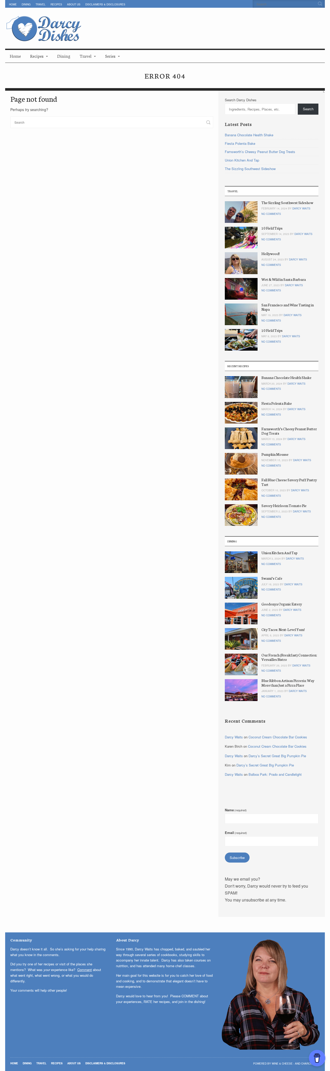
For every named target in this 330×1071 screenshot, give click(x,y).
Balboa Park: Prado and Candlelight (275, 774)
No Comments (271, 214)
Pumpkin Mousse (274, 454)
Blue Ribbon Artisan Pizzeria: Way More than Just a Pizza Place (287, 682)
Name (236, 809)
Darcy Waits (301, 208)
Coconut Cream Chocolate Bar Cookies (278, 737)
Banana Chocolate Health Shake (249, 134)
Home (13, 4)
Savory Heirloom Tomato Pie (284, 505)
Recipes (56, 4)
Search (308, 108)
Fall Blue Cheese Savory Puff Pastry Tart (289, 482)
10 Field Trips (272, 228)
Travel (41, 4)
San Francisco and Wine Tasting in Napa (287, 307)
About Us (73, 4)
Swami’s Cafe (271, 578)
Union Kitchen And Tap (242, 160)
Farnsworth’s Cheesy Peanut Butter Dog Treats (260, 151)
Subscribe (237, 857)
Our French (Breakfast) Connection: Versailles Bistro (289, 657)
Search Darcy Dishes (241, 99)
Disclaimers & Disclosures (105, 4)
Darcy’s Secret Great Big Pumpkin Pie (277, 755)
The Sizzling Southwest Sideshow (250, 168)
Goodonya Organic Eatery (281, 603)
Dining (26, 4)
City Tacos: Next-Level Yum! (283, 629)
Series (110, 56)
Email (236, 832)
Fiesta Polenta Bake (240, 143)
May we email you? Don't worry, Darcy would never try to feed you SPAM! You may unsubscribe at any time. (266, 889)
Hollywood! (270, 253)
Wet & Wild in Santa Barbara (283, 279)
